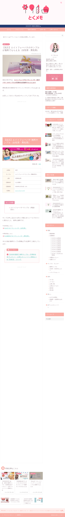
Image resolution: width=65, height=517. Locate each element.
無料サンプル (6, 44)
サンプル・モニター (53, 263)
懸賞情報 (52, 233)
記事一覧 (43, 29)
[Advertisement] (22, 118)
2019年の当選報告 (56, 251)
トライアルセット (55, 272)
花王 (40, 164)
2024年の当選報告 (56, 242)
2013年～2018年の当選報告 (57, 254)
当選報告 (52, 235)
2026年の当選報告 (56, 238)
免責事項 (19, 514)
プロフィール (19, 29)
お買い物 (52, 284)
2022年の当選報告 (56, 246)
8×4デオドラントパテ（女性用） (15, 228)
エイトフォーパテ (20, 190)
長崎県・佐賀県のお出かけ (56, 300)
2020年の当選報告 (56, 249)
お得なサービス (54, 286)
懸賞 (49, 230)
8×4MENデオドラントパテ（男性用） (17, 236)
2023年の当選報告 (56, 244)
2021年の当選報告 (56, 247)
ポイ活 (51, 279)
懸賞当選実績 (32, 29)
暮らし (49, 294)
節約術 (51, 288)
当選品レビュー (54, 257)
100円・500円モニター (56, 269)
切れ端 (51, 290)
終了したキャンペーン (53, 306)
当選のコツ (53, 259)
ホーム (9, 29)
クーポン (52, 281)
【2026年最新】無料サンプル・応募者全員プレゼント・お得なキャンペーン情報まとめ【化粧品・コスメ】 (22, 257)
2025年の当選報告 (56, 240)
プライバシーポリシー (9, 514)
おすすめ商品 (53, 297)
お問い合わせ (54, 29)
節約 (49, 276)
